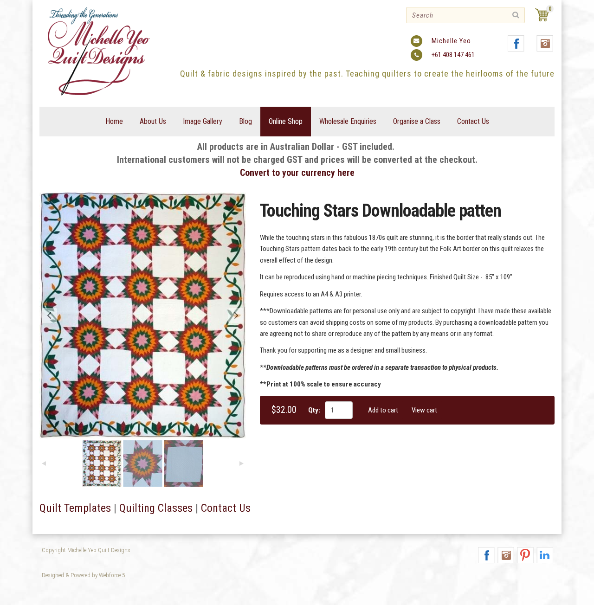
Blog (245, 121)
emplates (90, 508)
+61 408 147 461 (453, 55)
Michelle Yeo (451, 41)
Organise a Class (416, 121)
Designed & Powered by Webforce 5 (83, 575)
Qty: (314, 410)
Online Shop (286, 121)
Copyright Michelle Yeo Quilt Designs (86, 550)
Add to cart (383, 410)
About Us (153, 121)
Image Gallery (202, 121)
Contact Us (473, 121)
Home (114, 121)
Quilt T (54, 508)
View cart (424, 410)
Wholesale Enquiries (347, 121)
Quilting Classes (156, 508)
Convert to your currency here (297, 172)
